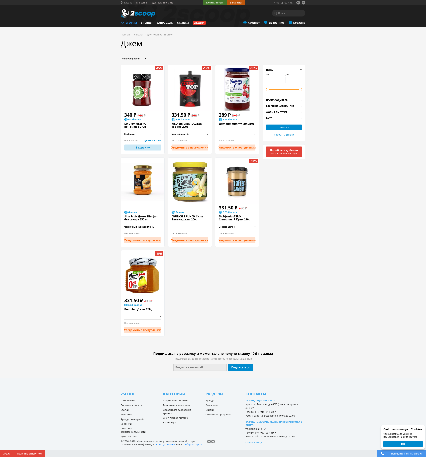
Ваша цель (164, 22)
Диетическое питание (176, 417)
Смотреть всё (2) (253, 442)
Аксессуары (169, 422)
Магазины (126, 414)
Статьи (125, 409)
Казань (128, 2)
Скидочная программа (218, 414)
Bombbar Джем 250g (138, 309)
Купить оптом (214, 2)
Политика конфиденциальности (133, 430)
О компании (128, 400)
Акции (199, 22)
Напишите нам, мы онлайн (407, 453)
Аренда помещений (132, 419)
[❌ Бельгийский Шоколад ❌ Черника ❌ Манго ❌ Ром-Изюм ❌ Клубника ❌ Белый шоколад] (190, 227)
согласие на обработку (212, 358)
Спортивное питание (175, 400)
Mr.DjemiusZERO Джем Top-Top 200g (187, 125)
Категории (129, 22)
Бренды (146, 22)
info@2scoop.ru (193, 444)
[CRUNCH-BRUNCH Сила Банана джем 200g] (190, 182)
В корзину (142, 147)
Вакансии (126, 423)
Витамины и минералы (176, 405)
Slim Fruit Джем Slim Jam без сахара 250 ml (141, 218)
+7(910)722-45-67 (165, 444)
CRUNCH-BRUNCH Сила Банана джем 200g (187, 218)
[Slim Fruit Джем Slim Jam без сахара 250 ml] (142, 182)
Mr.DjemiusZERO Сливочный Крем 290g (234, 218)
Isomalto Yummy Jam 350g (236, 123)
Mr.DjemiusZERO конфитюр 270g (135, 125)
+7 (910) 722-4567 (284, 2)
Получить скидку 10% (29, 453)
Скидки (183, 22)
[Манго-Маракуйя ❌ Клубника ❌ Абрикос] (190, 134)
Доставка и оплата (131, 405)
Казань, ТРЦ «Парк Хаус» (260, 400)
